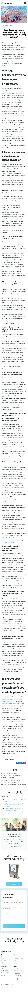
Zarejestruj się (13, 987)
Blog (15, 956)
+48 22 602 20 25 (18, 970)
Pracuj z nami (4, 960)
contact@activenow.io (19, 968)
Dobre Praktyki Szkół (18, 958)
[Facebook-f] (17, 979)
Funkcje (3, 956)
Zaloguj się (3, 987)
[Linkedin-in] (14, 979)
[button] (25, 3)
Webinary (16, 960)
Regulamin (3, 962)
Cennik (2, 958)
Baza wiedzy (16, 962)
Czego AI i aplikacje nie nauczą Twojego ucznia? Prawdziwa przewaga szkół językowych (14, 804)
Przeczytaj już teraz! (14, 846)
